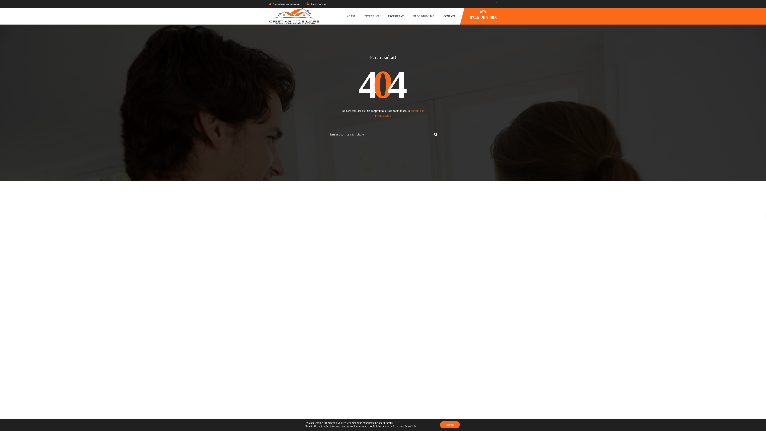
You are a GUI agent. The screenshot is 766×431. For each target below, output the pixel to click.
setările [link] (412, 426)
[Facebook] (496, 3)
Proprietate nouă (318, 4)
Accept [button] (450, 424)
